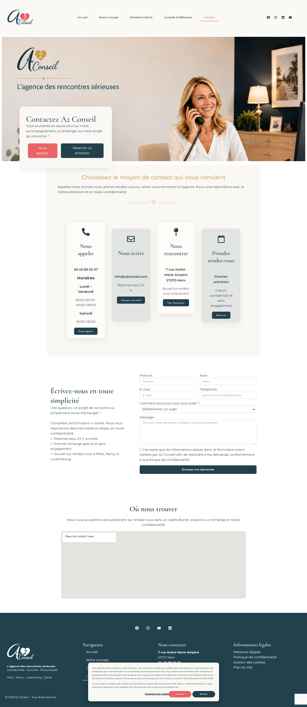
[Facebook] (268, 17)
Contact (209, 17)
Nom (204, 376)
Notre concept (109, 17)
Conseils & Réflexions (178, 17)
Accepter (180, 694)
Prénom (146, 376)
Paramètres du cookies (157, 694)
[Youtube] (290, 17)
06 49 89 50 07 (86, 269)
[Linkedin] (283, 17)
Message (147, 417)
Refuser (204, 694)
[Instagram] (276, 17)
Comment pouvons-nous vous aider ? (170, 403)
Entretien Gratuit (141, 17)
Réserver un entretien (82, 150)
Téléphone (208, 389)
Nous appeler (42, 150)
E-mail (145, 389)
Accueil (82, 17)
